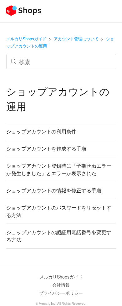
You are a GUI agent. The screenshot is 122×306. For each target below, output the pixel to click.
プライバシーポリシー (61, 293)
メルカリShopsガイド (26, 39)
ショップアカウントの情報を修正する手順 (53, 190)
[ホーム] (23, 14)
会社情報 (61, 285)
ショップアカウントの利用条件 (41, 131)
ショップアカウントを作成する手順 (46, 148)
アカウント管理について (76, 39)
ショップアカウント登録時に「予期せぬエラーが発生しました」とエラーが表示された (58, 169)
